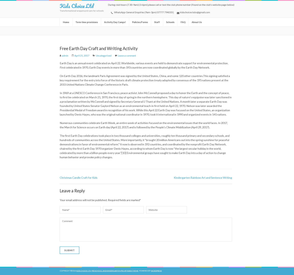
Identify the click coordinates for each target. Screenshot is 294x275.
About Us (197, 22)
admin (65, 55)
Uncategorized (103, 55)
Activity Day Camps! (115, 22)
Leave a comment (127, 55)
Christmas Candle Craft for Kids (78, 177)
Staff (157, 22)
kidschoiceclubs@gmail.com (195, 12)
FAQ (183, 22)
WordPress (156, 271)
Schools (170, 22)
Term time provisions (86, 22)
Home (66, 22)
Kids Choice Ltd (77, 6)
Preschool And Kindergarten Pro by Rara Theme (114, 271)
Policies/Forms (140, 22)
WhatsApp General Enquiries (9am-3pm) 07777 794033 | (144, 12)
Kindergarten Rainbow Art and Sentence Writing (203, 177)
